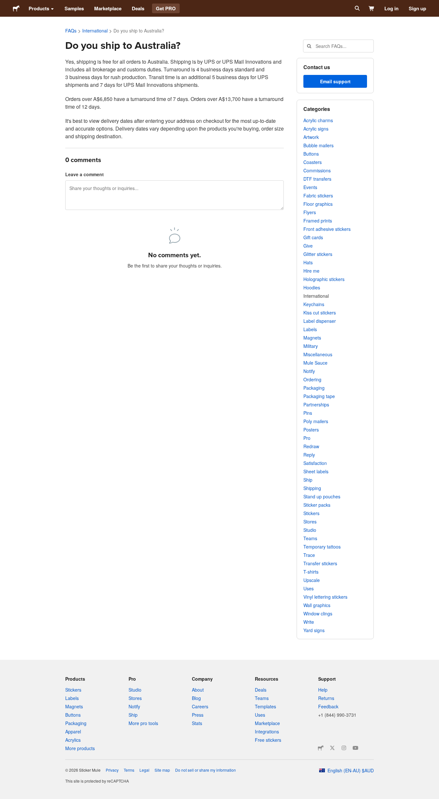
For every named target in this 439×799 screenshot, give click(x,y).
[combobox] (338, 46)
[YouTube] (355, 748)
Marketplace (107, 8)
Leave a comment (84, 174)
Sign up (417, 8)
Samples (74, 8)
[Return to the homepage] (16, 8)
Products (39, 8)
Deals (138, 8)
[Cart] (371, 8)
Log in (391, 8)
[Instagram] (343, 748)
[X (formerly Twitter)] (332, 748)
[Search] (356, 8)
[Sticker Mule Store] (320, 748)
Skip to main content (4, 4)
